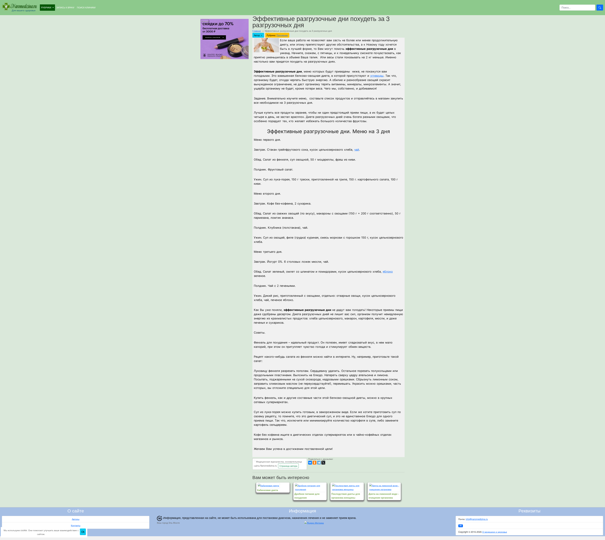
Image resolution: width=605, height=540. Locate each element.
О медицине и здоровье (494, 531)
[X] (323, 463)
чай (356, 149)
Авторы (75, 519)
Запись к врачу (65, 7)
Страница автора (288, 465)
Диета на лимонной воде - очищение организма (384, 495)
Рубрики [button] (46, 7)
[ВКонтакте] (310, 463)
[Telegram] (319, 463)
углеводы (376, 75)
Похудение (282, 35)
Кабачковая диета (267, 490)
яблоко (388, 271)
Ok (82, 532)
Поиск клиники (86, 7)
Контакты (75, 525)
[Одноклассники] (314, 463)
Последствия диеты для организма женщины (345, 495)
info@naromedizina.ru (477, 519)
